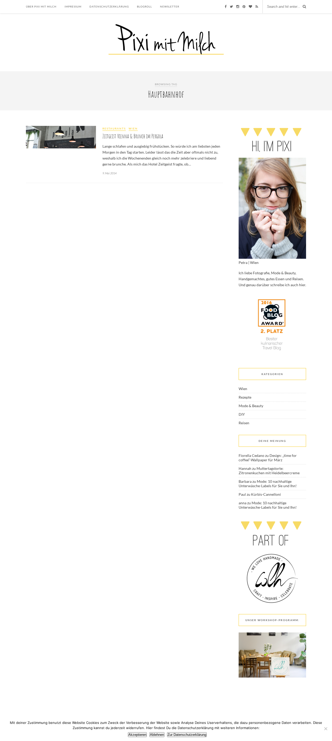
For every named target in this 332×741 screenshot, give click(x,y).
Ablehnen (157, 735)
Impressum (73, 6)
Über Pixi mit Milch (41, 6)
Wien (133, 128)
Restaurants (114, 128)
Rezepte (245, 397)
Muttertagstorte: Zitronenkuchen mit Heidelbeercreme (269, 470)
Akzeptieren (137, 735)
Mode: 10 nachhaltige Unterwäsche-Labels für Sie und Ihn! (268, 483)
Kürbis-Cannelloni (266, 494)
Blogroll (144, 6)
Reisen (244, 423)
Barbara (245, 481)
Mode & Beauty (251, 406)
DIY (242, 414)
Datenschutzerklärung (109, 6)
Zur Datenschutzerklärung (187, 735)
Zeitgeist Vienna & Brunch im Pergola (132, 136)
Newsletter (169, 6)
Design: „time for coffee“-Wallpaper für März (268, 457)
